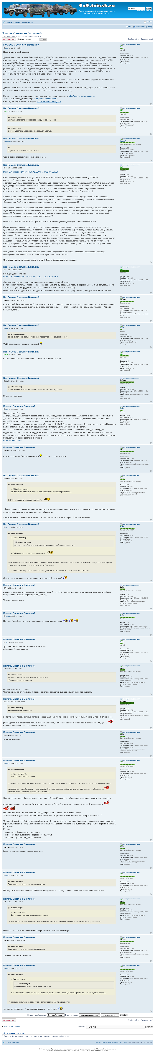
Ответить (5, 38)
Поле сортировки (72, 1015)
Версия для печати (145, 21)
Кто (23, 22)
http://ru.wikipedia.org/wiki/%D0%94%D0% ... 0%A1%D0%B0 (30, 277)
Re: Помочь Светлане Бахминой (21, 108)
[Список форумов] (40, 17)
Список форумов (13, 22)
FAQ (130, 27)
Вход (150, 27)
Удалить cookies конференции (106, 1042)
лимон (7, 616)
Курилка (29, 22)
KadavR (8, 141)
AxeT (7, 328)
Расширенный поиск (144, 11)
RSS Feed (123, 1042)
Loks (6, 48)
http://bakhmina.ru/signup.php (82, 96)
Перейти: (81, 1027)
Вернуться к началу (151, 104)
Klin (6, 111)
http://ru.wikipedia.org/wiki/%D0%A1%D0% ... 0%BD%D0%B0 (30, 172)
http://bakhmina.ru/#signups (49, 101)
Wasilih (7, 300)
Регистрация (140, 27)
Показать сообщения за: (37, 1015)
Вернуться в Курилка (12, 1026)
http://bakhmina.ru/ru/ (12, 440)
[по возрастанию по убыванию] (114, 1015)
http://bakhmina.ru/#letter (47, 99)
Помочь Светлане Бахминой (22, 33)
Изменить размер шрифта (149, 21)
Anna (7, 479)
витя (6, 527)
